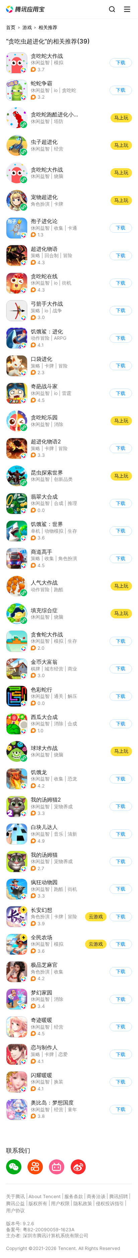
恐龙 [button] (72, 778)
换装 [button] (58, 1081)
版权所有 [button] (37, 1203)
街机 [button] (66, 283)
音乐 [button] (58, 834)
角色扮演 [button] (67, 558)
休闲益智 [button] (40, 62)
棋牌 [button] (35, 668)
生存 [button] (72, 531)
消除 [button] (58, 723)
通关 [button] (58, 696)
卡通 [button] (72, 228)
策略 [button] (35, 255)
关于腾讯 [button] (15, 1196)
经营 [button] (58, 1027)
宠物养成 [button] (63, 806)
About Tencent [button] (44, 1196)
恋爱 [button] (63, 1054)
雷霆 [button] (66, 393)
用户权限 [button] (60, 1203)
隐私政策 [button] (82, 1203)
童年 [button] (72, 1109)
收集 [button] (58, 228)
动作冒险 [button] (40, 338)
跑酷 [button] (58, 889)
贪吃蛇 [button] (69, 90)
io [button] (56, 90)
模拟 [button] (58, 62)
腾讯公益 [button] (15, 1203)
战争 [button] (57, 310)
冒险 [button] (67, 255)
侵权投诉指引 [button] (110, 1203)
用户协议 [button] (15, 1210)
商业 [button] (72, 668)
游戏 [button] (27, 27)
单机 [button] (35, 531)
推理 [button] (72, 503)
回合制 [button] (52, 255)
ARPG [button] (60, 338)
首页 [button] (10, 27)
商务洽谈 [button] (96, 1196)
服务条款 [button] (73, 1196)
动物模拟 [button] (54, 531)
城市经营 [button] (54, 668)
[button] (25, 9)
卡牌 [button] (49, 366)
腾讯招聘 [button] (118, 1196)
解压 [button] (72, 696)
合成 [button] (58, 503)
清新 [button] (72, 834)
